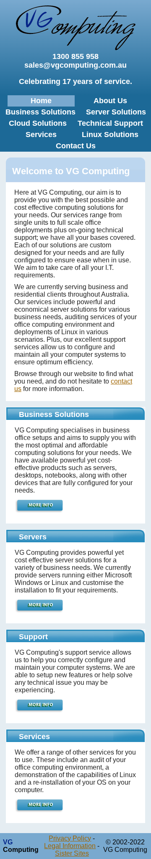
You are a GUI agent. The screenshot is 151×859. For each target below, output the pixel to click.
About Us (110, 101)
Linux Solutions (110, 134)
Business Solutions (40, 112)
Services (41, 134)
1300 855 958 (75, 56)
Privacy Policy (70, 838)
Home (41, 101)
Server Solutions (116, 112)
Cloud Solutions (38, 123)
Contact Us (76, 146)
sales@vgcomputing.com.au (75, 65)
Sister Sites (72, 853)
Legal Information (70, 845)
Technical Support (110, 123)
